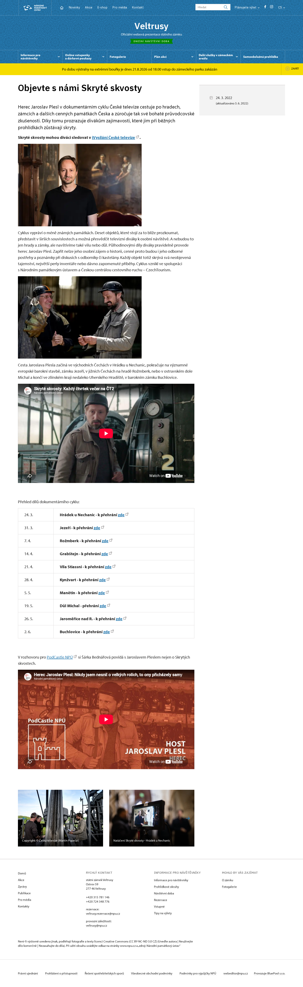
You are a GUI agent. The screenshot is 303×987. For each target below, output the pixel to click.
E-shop (102, 7)
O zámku (227, 880)
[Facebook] (265, 7)
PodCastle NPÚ (60, 657)
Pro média (119, 7)
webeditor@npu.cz (235, 973)
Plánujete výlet (246, 7)
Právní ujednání (28, 973)
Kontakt (138, 7)
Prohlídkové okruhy (166, 887)
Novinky (74, 7)
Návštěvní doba (164, 893)
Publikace (24, 893)
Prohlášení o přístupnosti (61, 973)
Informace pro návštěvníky (171, 880)
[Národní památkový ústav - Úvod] (35, 7)
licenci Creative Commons (111, 941)
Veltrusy (151, 26)
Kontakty (23, 906)
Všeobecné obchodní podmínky (152, 973)
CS (280, 7)
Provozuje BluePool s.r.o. (269, 973)
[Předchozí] (24, 818)
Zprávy (22, 886)
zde (121, 514)
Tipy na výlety (163, 913)
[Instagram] (271, 7)
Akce (88, 7)
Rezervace (160, 900)
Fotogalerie (229, 887)
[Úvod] (62, 7)
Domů (22, 873)
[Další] (187, 818)
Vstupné (159, 906)
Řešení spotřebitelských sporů (104, 973)
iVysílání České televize (113, 137)
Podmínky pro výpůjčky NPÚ (198, 973)
